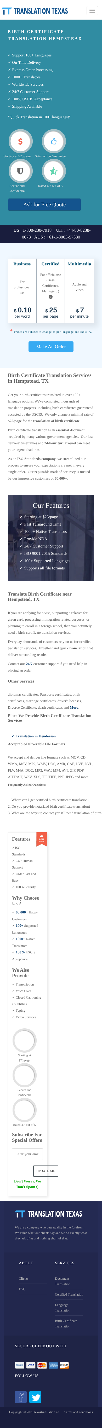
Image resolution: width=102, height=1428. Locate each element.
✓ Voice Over (21, 991)
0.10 (23, 313)
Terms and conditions (78, 1412)
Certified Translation (69, 1294)
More (74, 708)
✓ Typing (18, 1010)
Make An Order (51, 346)
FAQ (22, 1289)
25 (50, 313)
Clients (24, 1278)
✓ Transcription (23, 984)
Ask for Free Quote (44, 204)
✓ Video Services (24, 1017)
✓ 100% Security (24, 887)
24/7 (29, 664)
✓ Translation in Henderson (34, 736)
